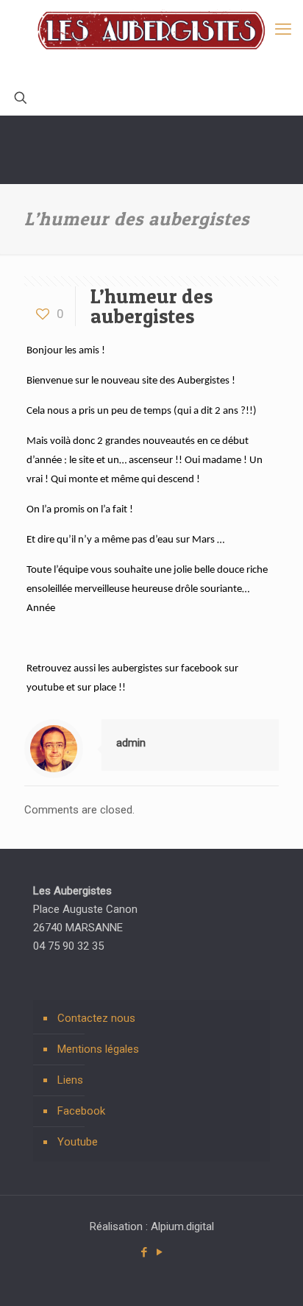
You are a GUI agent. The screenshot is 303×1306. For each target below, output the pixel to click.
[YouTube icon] (159, 1252)
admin (131, 742)
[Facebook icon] (143, 1252)
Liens (70, 1080)
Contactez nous (96, 1018)
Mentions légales (98, 1049)
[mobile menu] (283, 29)
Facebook (81, 1111)
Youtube (77, 1141)
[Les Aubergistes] (151, 40)
